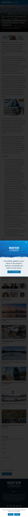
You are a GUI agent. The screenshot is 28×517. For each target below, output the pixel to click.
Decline (17, 514)
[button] (26, 242)
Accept (10, 514)
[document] (14, 258)
